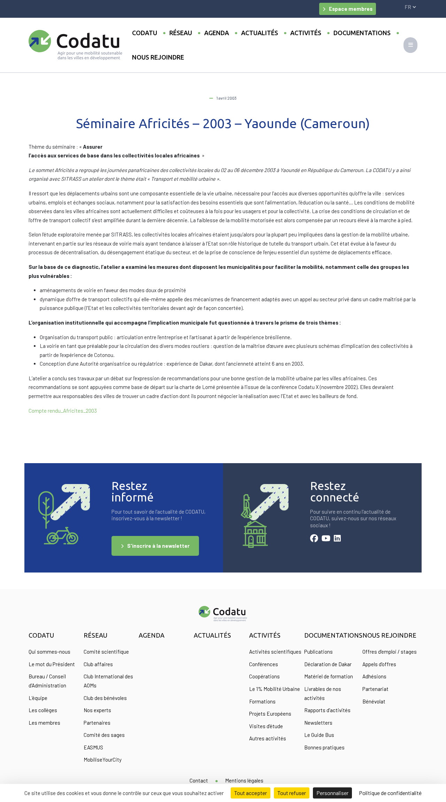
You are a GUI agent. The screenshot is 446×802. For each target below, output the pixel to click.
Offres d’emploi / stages (389, 651)
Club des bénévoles (105, 698)
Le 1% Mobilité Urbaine (274, 689)
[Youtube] (326, 539)
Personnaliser (332, 792)
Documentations (362, 32)
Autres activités (267, 738)
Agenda (216, 32)
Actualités (259, 32)
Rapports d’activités (327, 710)
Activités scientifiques (275, 651)
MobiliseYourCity (103, 759)
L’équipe (38, 698)
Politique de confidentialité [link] (390, 792)
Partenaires (97, 722)
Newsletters (318, 722)
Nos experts (97, 710)
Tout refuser (291, 792)
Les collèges (43, 710)
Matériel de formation (328, 676)
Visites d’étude (266, 726)
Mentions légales (244, 780)
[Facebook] (314, 539)
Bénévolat (373, 701)
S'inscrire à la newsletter (158, 546)
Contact (199, 780)
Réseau (180, 32)
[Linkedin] (337, 539)
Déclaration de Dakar (328, 664)
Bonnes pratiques (324, 747)
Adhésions (374, 676)
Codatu (144, 32)
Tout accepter (250, 792)
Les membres (44, 722)
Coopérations (264, 676)
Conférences (263, 664)
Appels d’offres (379, 664)
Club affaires (98, 664)
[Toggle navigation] (410, 45)
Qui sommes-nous (49, 651)
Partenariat (375, 689)
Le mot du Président (52, 664)
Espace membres (350, 9)
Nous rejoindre (158, 57)
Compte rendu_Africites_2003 (63, 410)
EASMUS (93, 747)
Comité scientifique (106, 651)
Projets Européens (270, 713)
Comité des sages (104, 735)
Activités (305, 32)
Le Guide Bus (319, 735)
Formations (262, 701)
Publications (318, 651)
